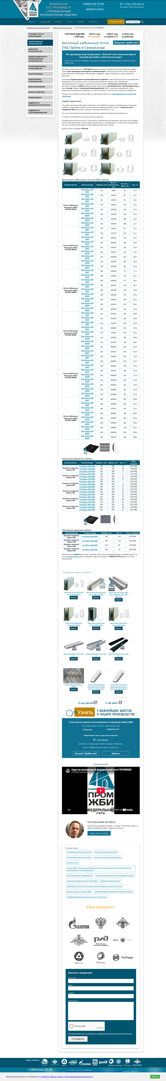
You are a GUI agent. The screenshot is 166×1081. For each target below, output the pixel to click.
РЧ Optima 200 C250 (87, 482)
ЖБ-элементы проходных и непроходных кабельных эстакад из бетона (94, 886)
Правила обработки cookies (115, 1071)
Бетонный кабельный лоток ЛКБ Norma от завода (115, 875)
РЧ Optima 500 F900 (87, 510)
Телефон (71, 993)
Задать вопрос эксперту (99, 833)
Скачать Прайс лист (85, 753)
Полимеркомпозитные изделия (79, 852)
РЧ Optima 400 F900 (87, 502)
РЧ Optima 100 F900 (87, 471)
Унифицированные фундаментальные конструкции (87, 897)
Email (71, 985)
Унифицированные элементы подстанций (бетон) (114, 891)
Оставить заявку (116, 22)
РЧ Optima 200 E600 (87, 484)
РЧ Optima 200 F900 (87, 487)
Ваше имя (72, 978)
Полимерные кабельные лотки (79, 857)
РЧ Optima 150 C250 (87, 474)
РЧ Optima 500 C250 (87, 505)
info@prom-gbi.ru (95, 9)
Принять (155, 1077)
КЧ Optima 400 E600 (90, 545)
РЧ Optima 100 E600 (87, 469)
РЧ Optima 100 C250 (87, 466)
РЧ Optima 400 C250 (87, 497)
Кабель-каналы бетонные (62, 28)
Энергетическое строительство (38, 28)
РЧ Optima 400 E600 (87, 500)
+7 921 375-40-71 (133, 4)
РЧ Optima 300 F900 (87, 494)
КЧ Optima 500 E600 (90, 550)
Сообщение (73, 1001)
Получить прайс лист (126, 42)
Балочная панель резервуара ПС (79, 875)
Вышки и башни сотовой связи (79, 891)
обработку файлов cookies (52, 1077)
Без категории (72, 863)
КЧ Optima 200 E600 (90, 536)
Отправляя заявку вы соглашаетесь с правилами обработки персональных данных (100, 1034)
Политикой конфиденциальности (79, 1077)
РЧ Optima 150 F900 (87, 479)
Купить (73, 597)
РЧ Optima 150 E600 (87, 477)
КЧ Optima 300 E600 (90, 541)
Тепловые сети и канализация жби (108, 857)
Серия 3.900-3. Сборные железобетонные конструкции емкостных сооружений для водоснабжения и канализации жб (99, 869)
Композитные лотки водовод (106, 852)
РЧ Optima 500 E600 (87, 507)
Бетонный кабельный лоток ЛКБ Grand (82, 881)
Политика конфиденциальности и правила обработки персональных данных (87, 1071)
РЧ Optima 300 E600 (87, 492)
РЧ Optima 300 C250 (87, 489)
